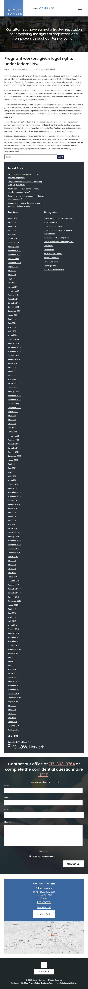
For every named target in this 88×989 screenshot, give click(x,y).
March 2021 (12, 480)
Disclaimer (43, 851)
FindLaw (73, 983)
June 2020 (12, 516)
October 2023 (13, 355)
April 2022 (12, 428)
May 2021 (12, 472)
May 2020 (12, 520)
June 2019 (12, 565)
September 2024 (14, 311)
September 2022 (14, 408)
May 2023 (12, 375)
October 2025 (13, 259)
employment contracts (53, 226)
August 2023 (13, 363)
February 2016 (13, 726)
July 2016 (12, 706)
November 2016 (14, 689)
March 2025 (12, 287)
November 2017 (14, 641)
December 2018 (14, 589)
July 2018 (12, 609)
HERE (43, 775)
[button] (80, 8)
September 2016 (14, 698)
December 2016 (14, 685)
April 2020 (12, 524)
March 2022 (12, 432)
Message (7, 822)
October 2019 (13, 549)
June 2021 (12, 468)
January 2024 (13, 343)
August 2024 (13, 315)
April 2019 (12, 573)
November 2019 (14, 545)
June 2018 (12, 613)
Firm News (48, 246)
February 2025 (13, 291)
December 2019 (14, 540)
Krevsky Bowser (21, 69)
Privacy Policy (34, 983)
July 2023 (12, 367)
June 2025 (12, 275)
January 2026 (13, 247)
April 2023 (12, 379)
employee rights (47, 69)
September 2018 (14, 601)
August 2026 (13, 218)
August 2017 (13, 653)
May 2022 (12, 424)
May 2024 (12, 327)
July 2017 (12, 657)
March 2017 (12, 673)
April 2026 (12, 234)
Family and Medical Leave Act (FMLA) (59, 242)
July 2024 (12, 319)
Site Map (24, 983)
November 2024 (14, 303)
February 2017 (13, 677)
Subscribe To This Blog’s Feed (20, 742)
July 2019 (12, 561)
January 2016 (13, 730)
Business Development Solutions (54, 983)
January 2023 (13, 391)
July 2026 (12, 222)
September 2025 (14, 263)
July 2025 (12, 271)
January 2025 (13, 295)
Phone (6, 810)
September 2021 (14, 456)
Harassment (49, 250)
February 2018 (13, 629)
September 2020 (14, 504)
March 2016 (12, 722)
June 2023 (12, 371)
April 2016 (12, 718)
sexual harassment (51, 258)
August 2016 (13, 701)
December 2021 (14, 444)
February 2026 (13, 242)
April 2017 (12, 669)
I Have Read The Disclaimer (44, 857)
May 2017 (12, 665)
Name (6, 785)
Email (7, 797)
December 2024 (14, 299)
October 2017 (13, 645)
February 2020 (13, 532)
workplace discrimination (54, 270)
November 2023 (14, 351)
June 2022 (12, 420)
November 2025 (14, 255)
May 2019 (12, 569)
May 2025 (12, 279)
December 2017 (14, 637)
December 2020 (14, 492)
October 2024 (13, 307)
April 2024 (12, 331)
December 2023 (14, 347)
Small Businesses (51, 262)
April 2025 (12, 283)
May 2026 (12, 230)
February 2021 (13, 484)
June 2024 (12, 323)
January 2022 (13, 440)
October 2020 (13, 500)
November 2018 (14, 593)
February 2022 (13, 436)
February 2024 (13, 339)
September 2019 (14, 553)
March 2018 (12, 625)
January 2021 (13, 488)
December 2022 (14, 396)
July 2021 (12, 464)
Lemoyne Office (44, 914)
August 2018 (13, 605)
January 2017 (13, 681)
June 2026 (12, 226)
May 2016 (12, 714)
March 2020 (12, 528)
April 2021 (12, 476)
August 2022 (13, 412)
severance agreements (53, 254)
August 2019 (13, 557)
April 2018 (12, 621)
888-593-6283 (44, 907)
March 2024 (12, 335)
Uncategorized (50, 266)
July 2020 (12, 512)
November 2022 (14, 400)
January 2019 (13, 585)
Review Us (44, 971)
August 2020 (13, 508)
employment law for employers (56, 238)
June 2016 (12, 710)
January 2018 (13, 633)
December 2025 (14, 251)
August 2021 (13, 460)
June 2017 (12, 661)
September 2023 (14, 359)
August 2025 (13, 267)
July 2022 (12, 416)
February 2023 (13, 387)
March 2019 (12, 577)
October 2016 (13, 694)
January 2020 (13, 536)
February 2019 (13, 581)
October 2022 (13, 404)
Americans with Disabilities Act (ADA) (59, 218)
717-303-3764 (46, 8)
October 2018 (13, 597)
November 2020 (14, 496)
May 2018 (12, 617)
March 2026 (12, 238)
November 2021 (14, 448)
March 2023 (12, 383)
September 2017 (14, 649)
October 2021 (13, 452)
